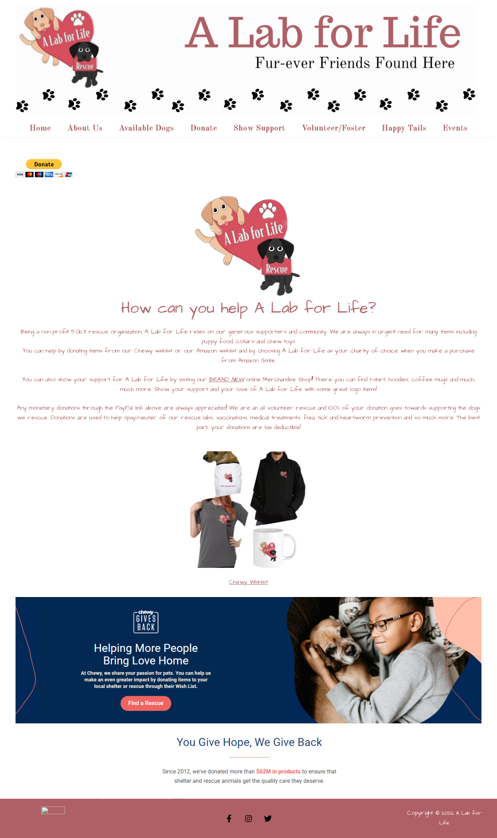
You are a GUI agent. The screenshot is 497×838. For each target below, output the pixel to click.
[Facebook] (229, 818)
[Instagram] (248, 818)
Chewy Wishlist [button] (248, 582)
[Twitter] (268, 818)
